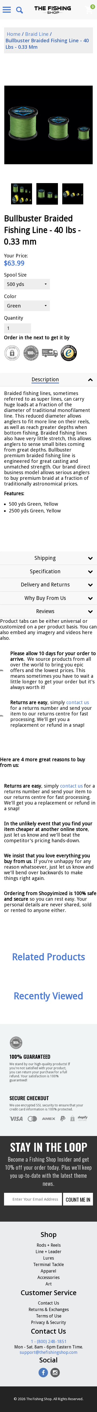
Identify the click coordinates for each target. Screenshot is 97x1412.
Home (12, 34)
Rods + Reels (49, 1245)
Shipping (45, 558)
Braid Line (36, 34)
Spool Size (15, 275)
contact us (71, 786)
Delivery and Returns (45, 585)
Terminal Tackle (48, 1264)
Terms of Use (48, 1316)
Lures (48, 1258)
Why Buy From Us (45, 598)
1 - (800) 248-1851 (49, 1341)
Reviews (45, 611)
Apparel (48, 1271)
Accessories (48, 1277)
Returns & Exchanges (49, 1309)
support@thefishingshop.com (48, 1352)
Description (45, 379)
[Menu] (7, 9)
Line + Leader (48, 1251)
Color (10, 296)
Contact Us (48, 1303)
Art (49, 1284)
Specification (45, 571)
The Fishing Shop (39, 1399)
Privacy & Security (48, 1322)
